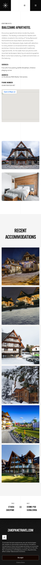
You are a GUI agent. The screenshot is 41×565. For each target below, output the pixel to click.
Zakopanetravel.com (20, 530)
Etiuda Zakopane (10, 508)
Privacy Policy (20, 562)
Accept (20, 558)
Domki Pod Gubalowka (32, 508)
